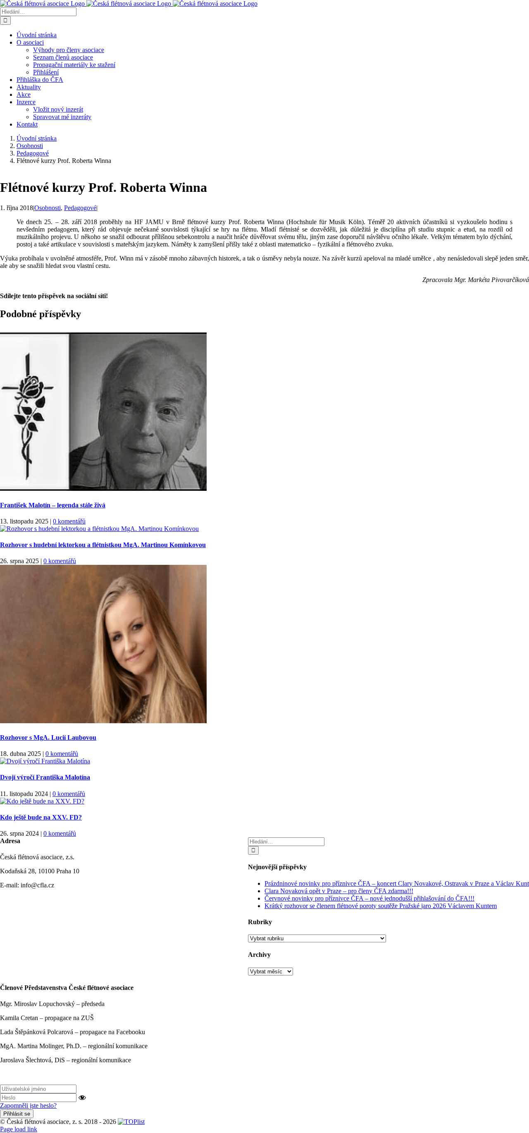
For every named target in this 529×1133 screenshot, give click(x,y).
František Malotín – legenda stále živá (52, 505)
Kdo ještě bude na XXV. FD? (41, 817)
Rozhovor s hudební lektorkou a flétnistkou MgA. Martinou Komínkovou (103, 544)
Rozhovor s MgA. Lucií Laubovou (48, 737)
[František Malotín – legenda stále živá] (103, 488)
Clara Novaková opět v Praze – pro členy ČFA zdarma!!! (338, 890)
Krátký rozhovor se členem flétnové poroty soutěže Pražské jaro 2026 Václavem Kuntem (380, 905)
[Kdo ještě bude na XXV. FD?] (42, 801)
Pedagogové (80, 207)
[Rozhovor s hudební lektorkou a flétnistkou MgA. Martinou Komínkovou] (99, 528)
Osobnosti (47, 207)
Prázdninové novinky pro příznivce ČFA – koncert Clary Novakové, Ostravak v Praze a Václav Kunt (396, 883)
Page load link (18, 1129)
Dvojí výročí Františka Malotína (45, 777)
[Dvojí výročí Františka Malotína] (45, 761)
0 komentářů (69, 521)
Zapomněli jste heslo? (28, 1105)
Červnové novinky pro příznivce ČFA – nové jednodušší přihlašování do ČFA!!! (369, 898)
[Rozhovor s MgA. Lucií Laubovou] (103, 720)
